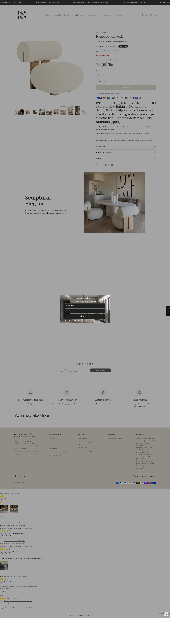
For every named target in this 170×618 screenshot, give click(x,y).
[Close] (108, 297)
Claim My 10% (85, 316)
